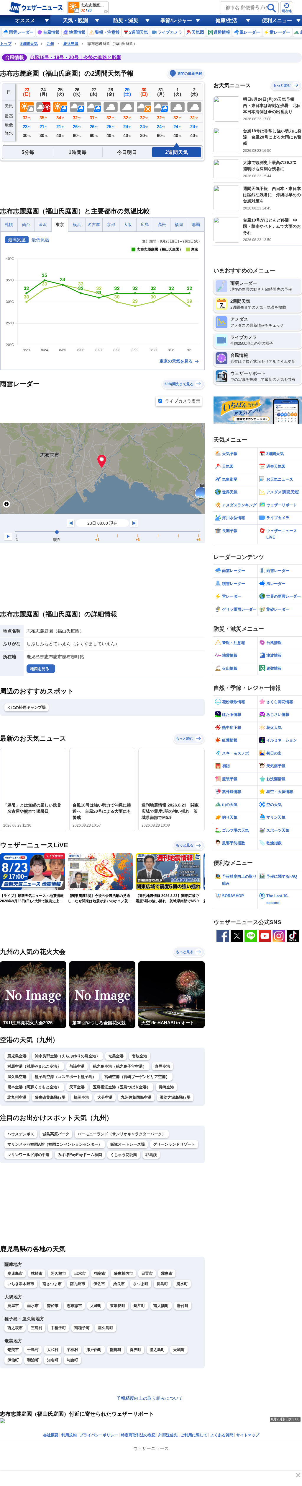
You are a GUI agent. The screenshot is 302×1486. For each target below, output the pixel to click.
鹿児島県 (70, 43)
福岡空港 (81, 1097)
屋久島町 (105, 1328)
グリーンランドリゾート (174, 1144)
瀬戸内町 (94, 1349)
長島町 (162, 1284)
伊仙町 (13, 1360)
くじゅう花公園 (123, 1154)
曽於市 (52, 1305)
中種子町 (58, 1328)
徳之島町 (157, 1349)
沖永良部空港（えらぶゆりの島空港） (67, 1056)
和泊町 (33, 1360)
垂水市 (33, 1305)
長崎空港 (166, 1087)
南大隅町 (161, 1305)
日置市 (147, 1273)
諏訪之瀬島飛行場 (175, 1097)
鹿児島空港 (17, 1056)
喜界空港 (162, 1066)
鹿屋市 (13, 1305)
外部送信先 (168, 1435)
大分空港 (105, 1097)
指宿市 (100, 1273)
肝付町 (182, 1305)
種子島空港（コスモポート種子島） (65, 1076)
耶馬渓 (151, 1154)
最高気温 (17, 239)
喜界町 (135, 1349)
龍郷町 (116, 1349)
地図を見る (39, 668)
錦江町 (139, 1305)
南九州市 (77, 1284)
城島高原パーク (55, 1134)
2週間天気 (29, 43)
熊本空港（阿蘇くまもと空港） (34, 1087)
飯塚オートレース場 (127, 1144)
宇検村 (72, 1349)
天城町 (179, 1349)
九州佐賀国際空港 (136, 1097)
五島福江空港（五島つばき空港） (121, 1087)
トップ (6, 43)
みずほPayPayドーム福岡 (80, 1154)
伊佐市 (99, 1284)
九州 (50, 43)
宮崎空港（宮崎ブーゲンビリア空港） (137, 1076)
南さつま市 (52, 1284)
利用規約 (69, 1435)
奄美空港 (116, 1056)
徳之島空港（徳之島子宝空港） (120, 1066)
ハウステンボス (20, 1134)
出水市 (80, 1273)
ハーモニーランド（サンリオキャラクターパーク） (122, 1134)
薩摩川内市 (123, 1273)
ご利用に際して (193, 1435)
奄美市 (13, 1349)
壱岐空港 (139, 1056)
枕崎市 (36, 1273)
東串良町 (117, 1305)
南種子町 (82, 1328)
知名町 (52, 1360)
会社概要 (50, 1435)
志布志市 (74, 1305)
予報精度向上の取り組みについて (149, 1398)
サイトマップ (247, 1435)
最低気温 (40, 239)
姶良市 (119, 1284)
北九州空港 (17, 1097)
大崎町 (96, 1305)
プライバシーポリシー (99, 1435)
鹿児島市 (15, 1273)
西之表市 (15, 1328)
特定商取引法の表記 (138, 1435)
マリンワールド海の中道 (28, 1154)
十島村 (33, 1349)
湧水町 (182, 1284)
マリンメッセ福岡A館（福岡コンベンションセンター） (54, 1144)
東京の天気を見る (177, 361)
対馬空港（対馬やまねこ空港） (34, 1066)
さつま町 (140, 1284)
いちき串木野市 (20, 1284)
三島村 (36, 1328)
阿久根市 (58, 1273)
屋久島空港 (17, 1076)
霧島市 (167, 1273)
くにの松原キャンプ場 (26, 707)
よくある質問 (221, 1435)
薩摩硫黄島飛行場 (50, 1097)
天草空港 (77, 1087)
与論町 (72, 1360)
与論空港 (77, 1066)
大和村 (52, 1349)
